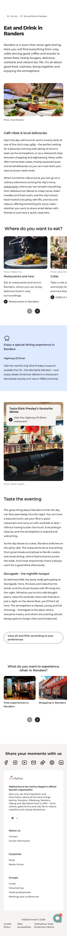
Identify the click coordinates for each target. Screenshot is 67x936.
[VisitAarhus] (18, 778)
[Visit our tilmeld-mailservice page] (33, 762)
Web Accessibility (24, 925)
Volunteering (16, 888)
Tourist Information (19, 840)
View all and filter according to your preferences (31, 637)
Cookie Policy (8, 925)
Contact (13, 836)
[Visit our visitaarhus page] (6, 762)
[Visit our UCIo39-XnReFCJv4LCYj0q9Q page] (24, 762)
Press (12, 860)
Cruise (12, 883)
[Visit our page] (15, 762)
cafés (32, 144)
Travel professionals (20, 892)
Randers (14, 16)
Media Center (16, 864)
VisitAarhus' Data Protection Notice (44, 925)
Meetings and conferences (24, 896)
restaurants (11, 186)
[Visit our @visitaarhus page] (42, 762)
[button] (25, 287)
